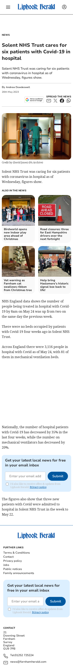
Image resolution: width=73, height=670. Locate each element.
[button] (8, 7)
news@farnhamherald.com (28, 662)
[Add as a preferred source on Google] (34, 100)
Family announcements (18, 573)
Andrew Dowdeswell (18, 87)
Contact (8, 557)
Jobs (6, 565)
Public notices (12, 569)
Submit (57, 476)
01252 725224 (24, 655)
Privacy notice (38, 487)
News (6, 35)
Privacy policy (12, 561)
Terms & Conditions (16, 553)
